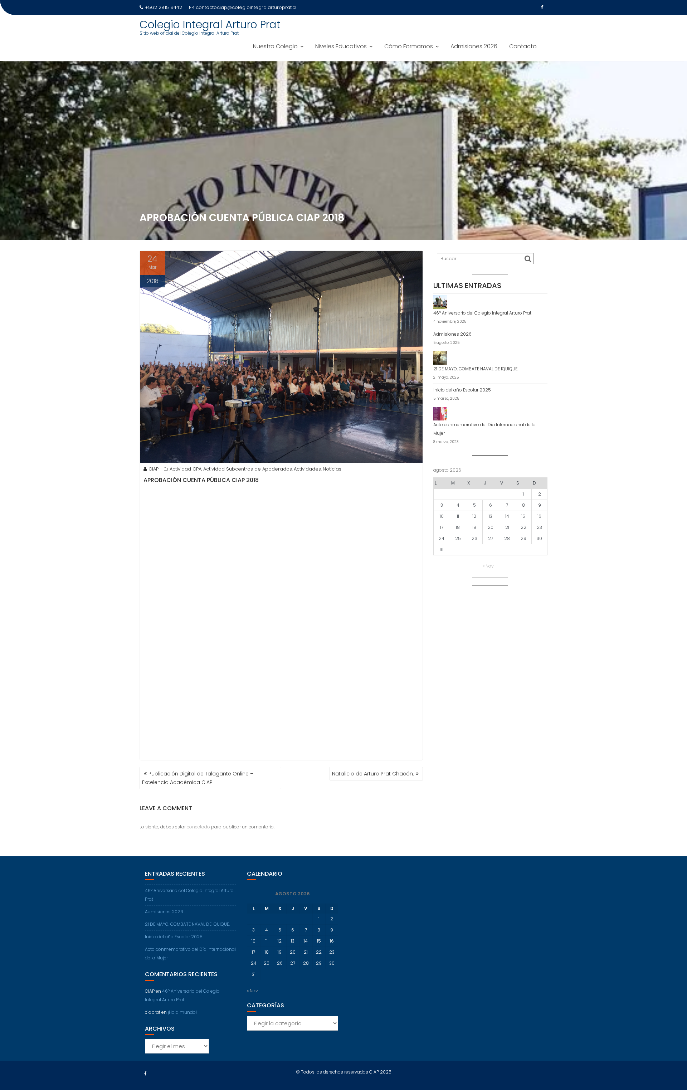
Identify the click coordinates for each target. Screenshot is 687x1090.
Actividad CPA (185, 469)
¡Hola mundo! (182, 1012)
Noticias (332, 469)
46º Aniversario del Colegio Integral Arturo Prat (482, 313)
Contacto (523, 46)
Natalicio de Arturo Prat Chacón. (373, 773)
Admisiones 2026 (473, 46)
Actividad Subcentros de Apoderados (247, 469)
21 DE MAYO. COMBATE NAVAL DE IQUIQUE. (475, 369)
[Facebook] (541, 7)
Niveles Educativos (341, 46)
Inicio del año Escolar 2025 (462, 390)
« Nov (488, 566)
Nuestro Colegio (275, 46)
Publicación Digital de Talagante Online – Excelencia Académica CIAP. (197, 778)
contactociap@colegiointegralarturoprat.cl (246, 7)
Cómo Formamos (408, 46)
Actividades (307, 469)
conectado (198, 827)
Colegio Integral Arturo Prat (210, 24)
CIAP (153, 469)
